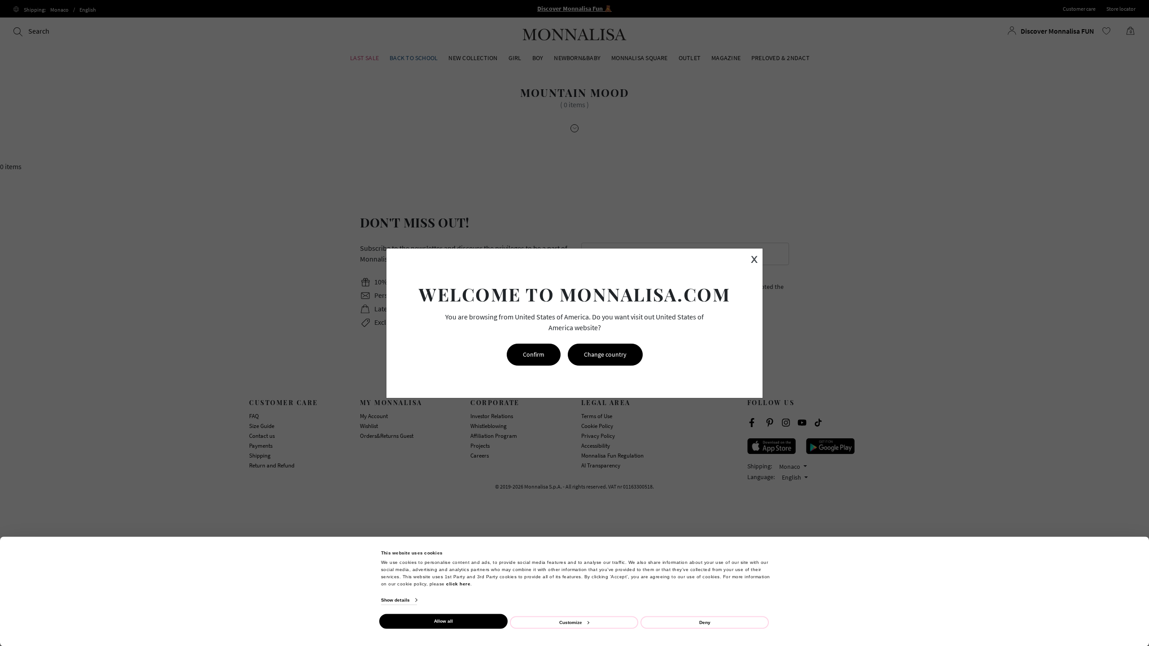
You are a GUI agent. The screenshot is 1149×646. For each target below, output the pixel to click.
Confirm (533, 354)
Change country (605, 354)
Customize (570, 622)
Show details (395, 600)
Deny (704, 622)
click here (458, 583)
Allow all (443, 621)
